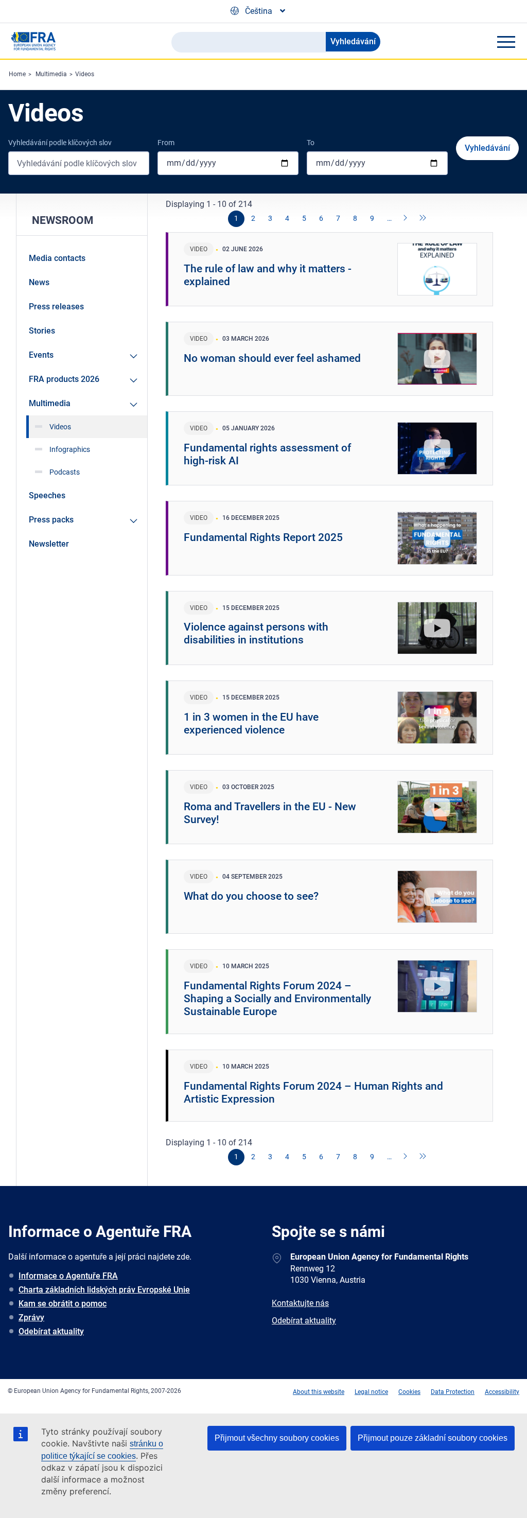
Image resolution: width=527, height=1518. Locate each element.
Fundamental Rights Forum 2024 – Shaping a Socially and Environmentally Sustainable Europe (277, 999)
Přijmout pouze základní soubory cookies (432, 1438)
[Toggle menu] (506, 42)
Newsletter (49, 544)
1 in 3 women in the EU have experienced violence (251, 723)
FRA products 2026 (64, 379)
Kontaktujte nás (300, 1303)
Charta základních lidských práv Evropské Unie (104, 1290)
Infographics (69, 449)
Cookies (409, 1391)
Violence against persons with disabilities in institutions (256, 633)
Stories (42, 331)
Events (41, 355)
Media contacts (57, 258)
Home (17, 74)
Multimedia (51, 74)
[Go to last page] (423, 219)
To (310, 142)
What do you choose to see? (251, 896)
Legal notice (371, 1391)
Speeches (47, 495)
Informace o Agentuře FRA (68, 1276)
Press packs (51, 520)
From (165, 142)
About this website (318, 1391)
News (39, 282)
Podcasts (64, 472)
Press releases (56, 306)
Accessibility (502, 1391)
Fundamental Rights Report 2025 (263, 537)
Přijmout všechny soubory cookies (277, 1438)
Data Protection (453, 1391)
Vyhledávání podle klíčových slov (60, 142)
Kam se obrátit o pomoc (63, 1303)
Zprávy (31, 1317)
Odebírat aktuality (51, 1331)
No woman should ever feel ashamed (272, 358)
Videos (84, 74)
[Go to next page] (406, 219)
